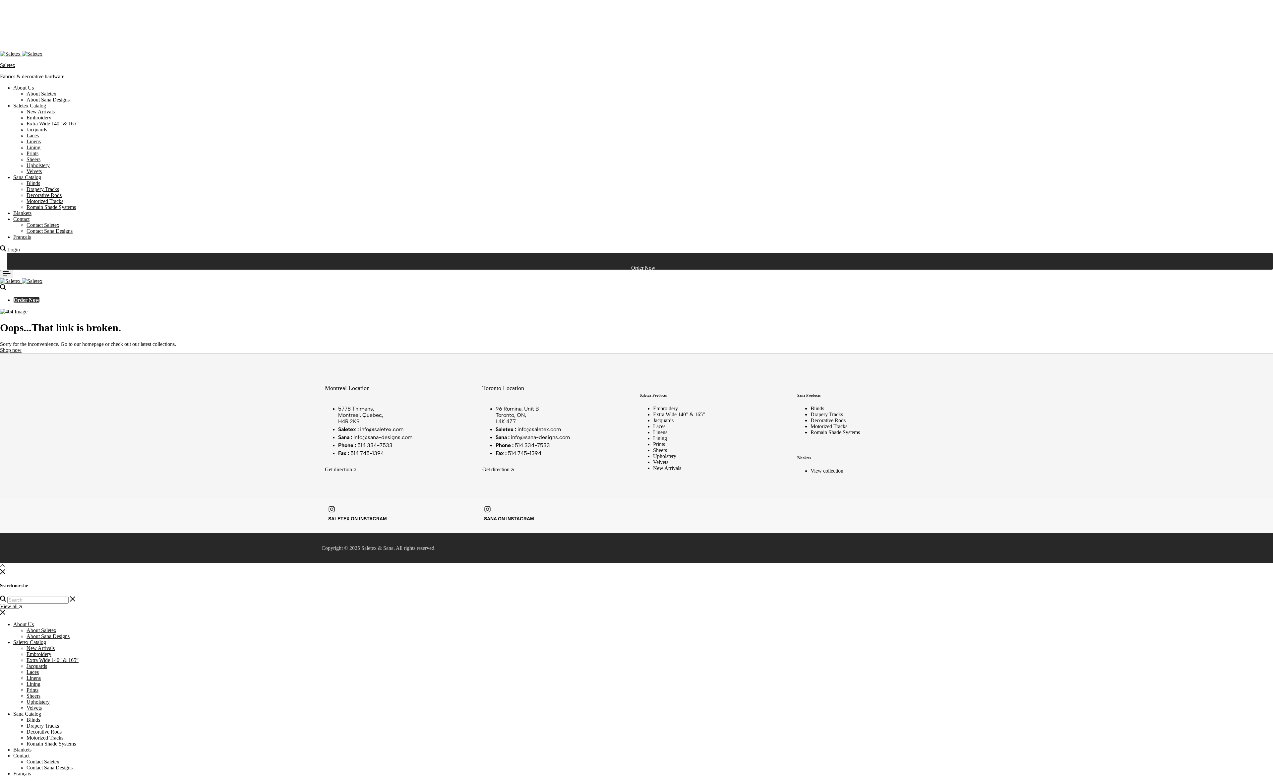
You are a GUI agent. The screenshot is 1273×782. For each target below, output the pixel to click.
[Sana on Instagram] (487, 509)
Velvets (34, 171)
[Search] (3, 249)
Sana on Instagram (509, 518)
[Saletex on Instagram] (331, 509)
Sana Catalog (27, 177)
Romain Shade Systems (51, 207)
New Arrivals (41, 111)
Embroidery (39, 117)
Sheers (33, 159)
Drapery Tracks (43, 189)
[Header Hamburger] (6, 274)
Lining (33, 147)
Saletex (7, 65)
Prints (32, 153)
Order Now (26, 300)
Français (22, 237)
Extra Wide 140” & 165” (53, 123)
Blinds (33, 183)
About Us (23, 88)
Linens (34, 141)
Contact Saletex (43, 225)
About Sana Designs (48, 99)
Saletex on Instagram (357, 518)
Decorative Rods (44, 195)
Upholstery (38, 165)
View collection (827, 471)
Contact (21, 219)
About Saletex (41, 94)
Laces (33, 135)
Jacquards (37, 129)
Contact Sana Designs (50, 231)
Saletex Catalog (29, 105)
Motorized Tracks (45, 201)
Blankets (22, 213)
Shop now (11, 350)
